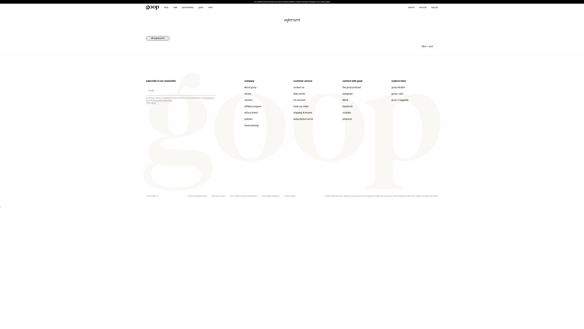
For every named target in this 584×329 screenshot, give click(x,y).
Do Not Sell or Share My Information (243, 196)
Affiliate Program (253, 106)
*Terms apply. (151, 103)
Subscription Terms (303, 119)
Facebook (347, 106)
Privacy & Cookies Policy (197, 196)
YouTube (346, 112)
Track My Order (301, 106)
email (150, 87)
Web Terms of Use (218, 196)
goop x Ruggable (399, 100)
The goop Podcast (351, 87)
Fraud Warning (251, 125)
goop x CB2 (397, 93)
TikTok (345, 100)
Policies (248, 119)
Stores (247, 93)
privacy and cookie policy (162, 100)
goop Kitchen (398, 87)
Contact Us (298, 87)
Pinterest (347, 119)
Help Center (299, 93)
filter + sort (427, 46)
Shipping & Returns (302, 112)
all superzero (158, 38)
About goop (250, 87)
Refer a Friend (251, 112)
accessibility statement (271, 196)
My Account (299, 100)
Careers (248, 100)
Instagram (347, 93)
